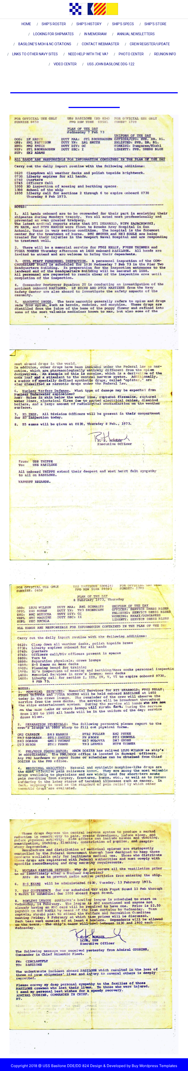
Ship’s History (89, 24)
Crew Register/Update (150, 44)
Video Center (65, 64)
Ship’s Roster (54, 24)
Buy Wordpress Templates (154, 1065)
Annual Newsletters (136, 34)
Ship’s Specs (123, 24)
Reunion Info (165, 54)
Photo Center (131, 54)
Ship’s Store (155, 24)
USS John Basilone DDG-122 (110, 64)
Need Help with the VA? (88, 54)
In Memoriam (95, 34)
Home (26, 24)
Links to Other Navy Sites (35, 54)
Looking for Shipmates (53, 34)
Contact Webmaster (100, 44)
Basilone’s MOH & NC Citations (44, 44)
